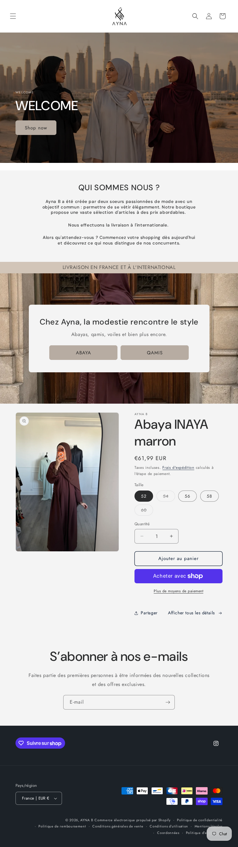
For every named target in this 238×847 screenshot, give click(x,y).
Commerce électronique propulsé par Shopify (132, 820)
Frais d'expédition (178, 467)
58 (209, 496)
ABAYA (83, 352)
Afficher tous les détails (191, 613)
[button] (13, 16)
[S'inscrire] (167, 702)
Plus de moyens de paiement (178, 591)
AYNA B (86, 820)
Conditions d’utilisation (169, 826)
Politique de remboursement (62, 826)
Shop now (36, 127)
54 (169, 497)
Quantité (142, 524)
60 (147, 511)
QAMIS (155, 352)
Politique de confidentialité (200, 820)
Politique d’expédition (204, 832)
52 (144, 496)
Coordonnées (168, 832)
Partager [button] (149, 613)
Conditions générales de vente (117, 826)
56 (187, 496)
